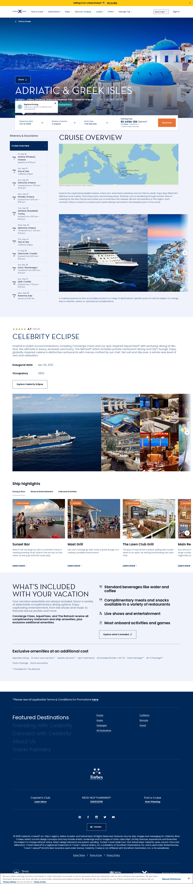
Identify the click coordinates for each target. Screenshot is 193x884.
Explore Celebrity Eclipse (30, 384)
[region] (96, 878)
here (95, 699)
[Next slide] (185, 253)
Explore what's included (116, 634)
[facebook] (88, 817)
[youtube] (113, 817)
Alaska (99, 720)
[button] (29, 146)
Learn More (40, 801)
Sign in (176, 11)
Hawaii (143, 725)
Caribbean (144, 715)
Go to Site (112, 2)
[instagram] (96, 817)
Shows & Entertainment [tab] (41, 491)
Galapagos (101, 725)
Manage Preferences (171, 879)
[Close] (189, 878)
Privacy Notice (9, 882)
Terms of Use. (40, 882)
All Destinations (103, 730)
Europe (99, 715)
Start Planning (152, 801)
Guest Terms (79, 855)
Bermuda (144, 720)
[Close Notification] (190, 3)
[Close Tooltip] (55, 103)
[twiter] (105, 817)
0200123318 (96, 801)
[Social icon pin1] (79, 817)
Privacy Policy (113, 855)
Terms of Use (96, 855)
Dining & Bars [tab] (18, 491)
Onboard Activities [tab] (67, 491)
